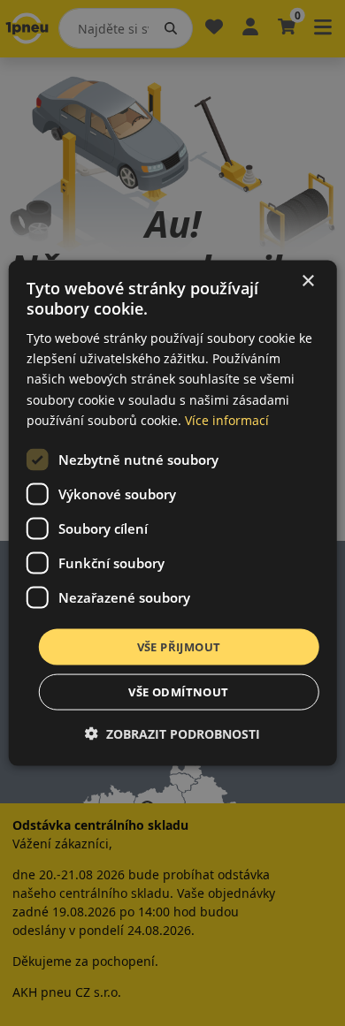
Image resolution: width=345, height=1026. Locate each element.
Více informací (227, 419)
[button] (172, 734)
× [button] (307, 280)
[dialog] (173, 513)
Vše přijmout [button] (179, 646)
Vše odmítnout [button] (178, 692)
